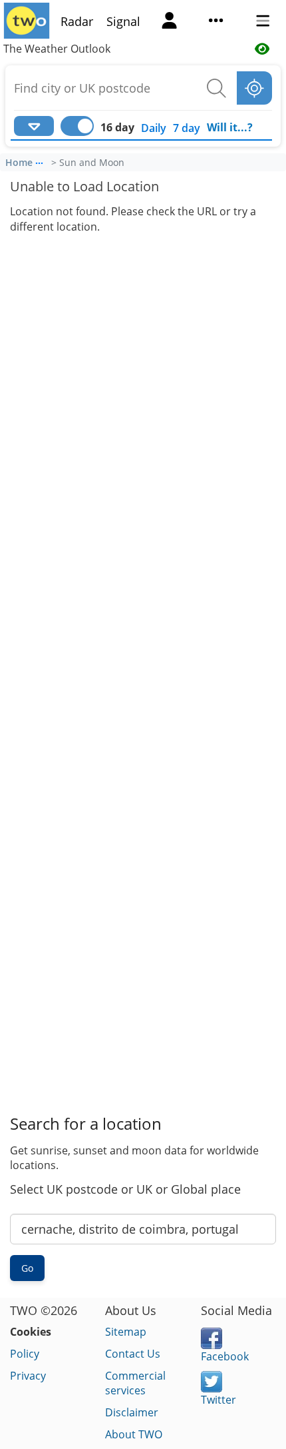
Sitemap (125, 1331)
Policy (24, 1353)
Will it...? (230, 127)
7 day (186, 128)
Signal (123, 21)
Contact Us (132, 1353)
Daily (153, 128)
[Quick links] (216, 22)
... (39, 160)
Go (27, 1268)
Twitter (218, 1399)
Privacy (28, 1375)
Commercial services (135, 1383)
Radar (77, 21)
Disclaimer (131, 1412)
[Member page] (169, 22)
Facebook (225, 1356)
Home (19, 162)
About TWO (133, 1434)
